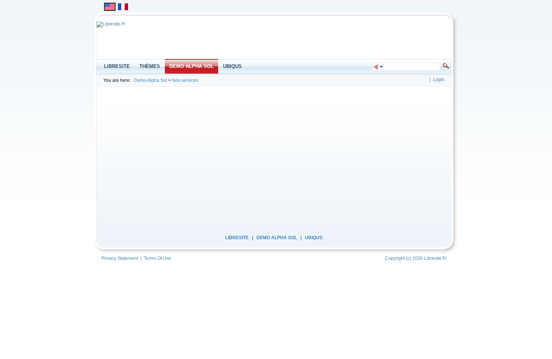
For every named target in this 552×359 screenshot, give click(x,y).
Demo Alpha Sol (150, 80)
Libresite (237, 237)
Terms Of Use (157, 258)
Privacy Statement (119, 258)
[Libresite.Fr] (111, 24)
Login (439, 79)
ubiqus (314, 237)
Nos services (185, 80)
